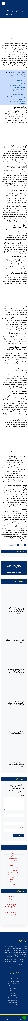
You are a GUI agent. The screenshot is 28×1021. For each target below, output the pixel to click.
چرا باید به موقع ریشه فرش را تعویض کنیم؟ (14, 74)
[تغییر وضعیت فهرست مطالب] (23, 72)
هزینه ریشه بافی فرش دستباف (17, 101)
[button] (23, 555)
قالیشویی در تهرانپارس (13, 981)
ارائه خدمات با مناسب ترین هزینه (16, 97)
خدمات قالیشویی (13, 858)
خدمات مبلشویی (13, 860)
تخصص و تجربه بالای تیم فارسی (16, 92)
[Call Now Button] (24, 1018)
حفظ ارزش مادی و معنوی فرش (16, 85)
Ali (21, 545)
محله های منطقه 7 (13, 879)
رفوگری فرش (13, 988)
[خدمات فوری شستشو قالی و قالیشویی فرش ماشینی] (21, 899)
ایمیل (22, 820)
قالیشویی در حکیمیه (13, 990)
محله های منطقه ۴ (13, 874)
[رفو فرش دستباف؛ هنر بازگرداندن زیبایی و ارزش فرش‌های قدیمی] (21, 907)
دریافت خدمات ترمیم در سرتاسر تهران (15, 99)
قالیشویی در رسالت (13, 985)
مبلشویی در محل (13, 993)
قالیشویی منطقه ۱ (13, 867)
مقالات (13, 884)
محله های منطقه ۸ (13, 881)
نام (23, 812)
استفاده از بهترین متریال (18, 94)
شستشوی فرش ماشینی (13, 1002)
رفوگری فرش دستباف (13, 997)
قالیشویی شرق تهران (13, 978)
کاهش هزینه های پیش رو (18, 87)
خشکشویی (13, 863)
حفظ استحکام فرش (19, 80)
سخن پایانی (21, 103)
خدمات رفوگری (12, 545)
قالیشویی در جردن (13, 1004)
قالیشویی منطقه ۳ (13, 870)
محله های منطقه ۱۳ (13, 872)
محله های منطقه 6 (13, 877)
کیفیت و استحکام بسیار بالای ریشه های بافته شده (13, 96)
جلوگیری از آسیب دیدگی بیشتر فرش (15, 83)
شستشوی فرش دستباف (13, 983)
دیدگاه (22, 795)
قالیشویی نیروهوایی (13, 1000)
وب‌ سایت (21, 827)
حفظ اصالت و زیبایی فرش (17, 82)
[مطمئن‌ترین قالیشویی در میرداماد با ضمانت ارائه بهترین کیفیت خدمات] (21, 915)
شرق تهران (13, 865)
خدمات (13, 853)
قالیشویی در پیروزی (13, 995)
